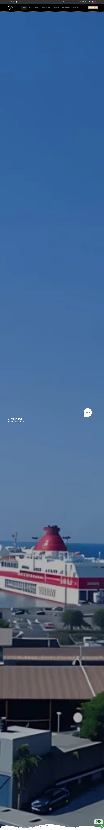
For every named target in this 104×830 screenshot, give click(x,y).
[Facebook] (8, 2)
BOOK (88, 412)
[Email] (11, 2)
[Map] (16, 2)
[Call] (14, 2)
